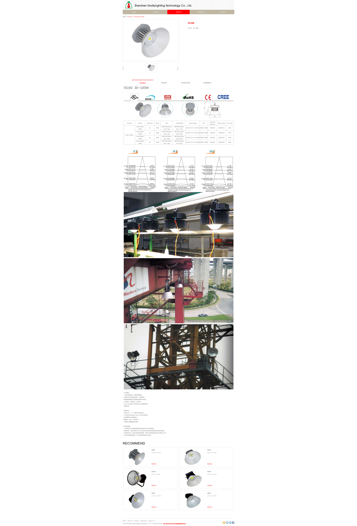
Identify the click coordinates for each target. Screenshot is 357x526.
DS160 (154, 471)
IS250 (209, 493)
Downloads (200, 12)
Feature (164, 83)
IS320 (153, 493)
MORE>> (154, 464)
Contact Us (223, 12)
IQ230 (209, 450)
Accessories (185, 83)
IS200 (153, 450)
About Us (156, 12)
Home (134, 12)
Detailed (142, 83)
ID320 (209, 471)
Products (178, 12)
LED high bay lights (138, 16)
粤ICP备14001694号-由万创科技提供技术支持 (174, 523)
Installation (207, 83)
